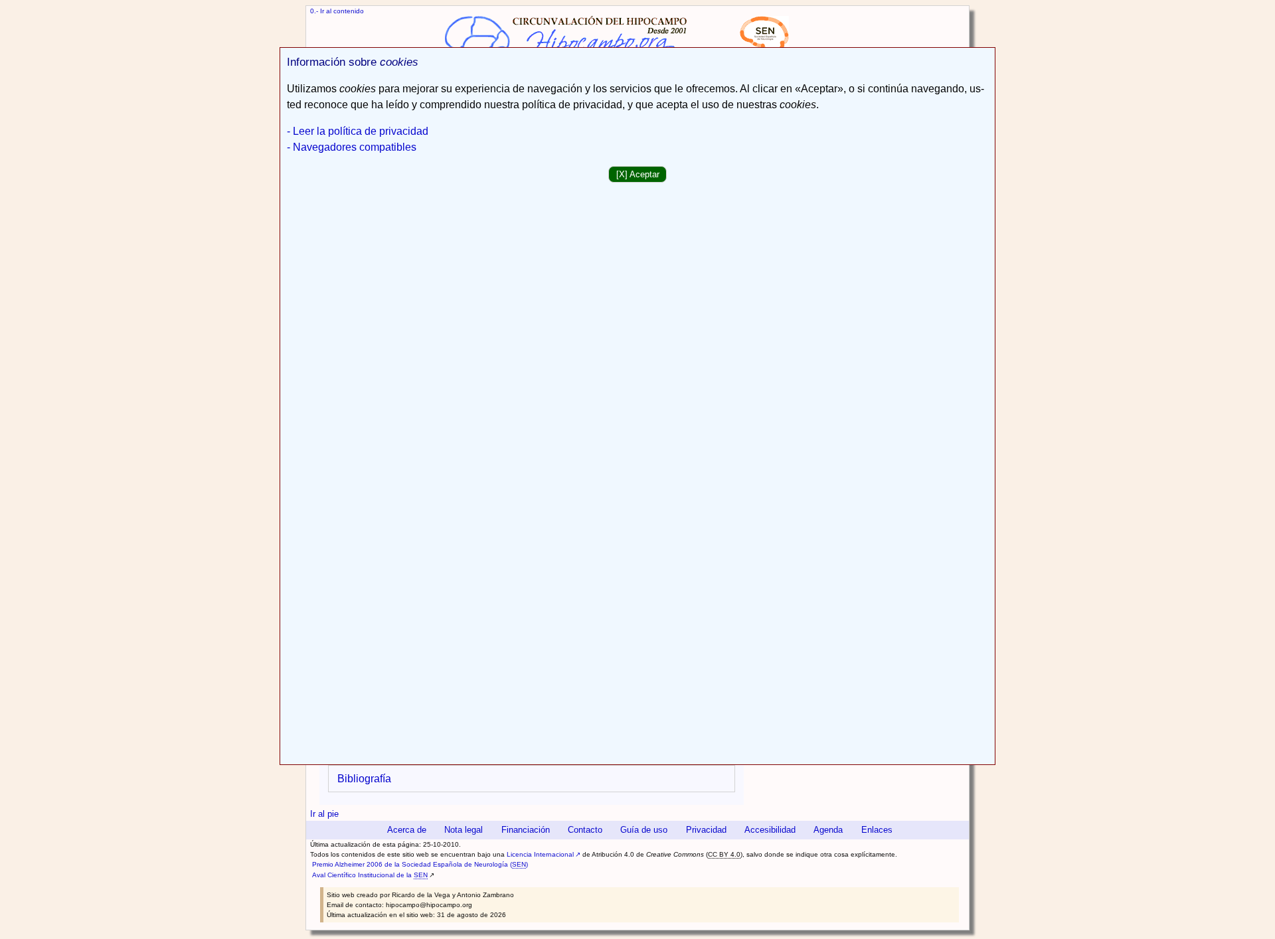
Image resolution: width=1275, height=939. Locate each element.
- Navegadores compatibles (351, 147)
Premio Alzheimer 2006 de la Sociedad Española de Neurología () (420, 864)
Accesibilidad (770, 830)
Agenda (828, 830)
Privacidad (706, 830)
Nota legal (463, 830)
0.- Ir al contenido (337, 11)
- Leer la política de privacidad (357, 131)
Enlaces (876, 830)
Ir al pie (324, 814)
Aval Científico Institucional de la (370, 875)
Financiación (525, 830)
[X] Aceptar (637, 174)
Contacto (585, 830)
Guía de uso (643, 830)
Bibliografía (364, 778)
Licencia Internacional (540, 854)
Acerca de (406, 830)
